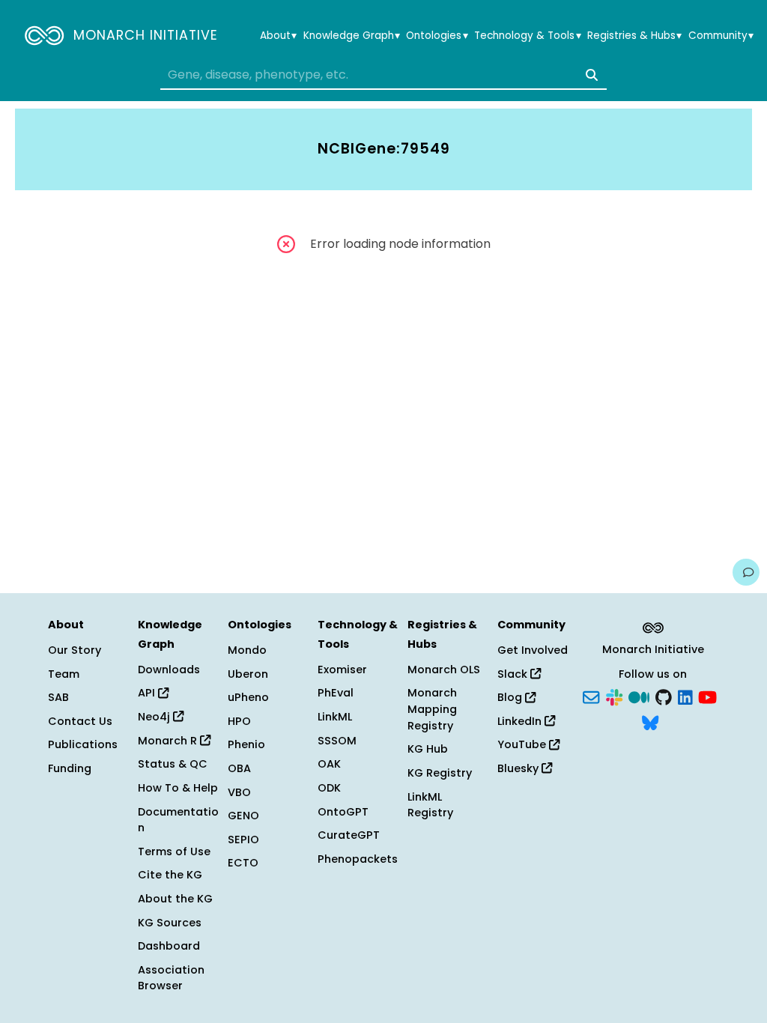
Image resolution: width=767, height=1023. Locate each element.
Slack (513, 674)
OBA (239, 768)
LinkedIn (521, 721)
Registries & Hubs (634, 36)
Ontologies (436, 36)
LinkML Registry (430, 805)
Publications (83, 744)
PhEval (336, 692)
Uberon (248, 674)
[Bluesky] (650, 721)
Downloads (169, 669)
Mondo (247, 650)
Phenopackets (358, 859)
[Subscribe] (591, 696)
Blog (511, 697)
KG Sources (169, 922)
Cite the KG (170, 874)
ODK (329, 787)
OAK (329, 763)
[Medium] (638, 696)
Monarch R (169, 740)
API (148, 692)
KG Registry (439, 772)
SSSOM (337, 740)
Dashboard (169, 945)
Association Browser (171, 978)
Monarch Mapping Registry (432, 708)
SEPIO (243, 839)
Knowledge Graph (351, 36)
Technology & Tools (527, 36)
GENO (243, 815)
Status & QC (172, 763)
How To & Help (178, 787)
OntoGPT (343, 811)
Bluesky (519, 768)
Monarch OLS (443, 669)
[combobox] (383, 75)
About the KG (175, 898)
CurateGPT (349, 835)
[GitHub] (663, 696)
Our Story (74, 650)
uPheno (248, 697)
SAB (58, 697)
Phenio (246, 744)
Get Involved (532, 650)
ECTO (243, 862)
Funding (69, 768)
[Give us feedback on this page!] (746, 572)
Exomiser (342, 669)
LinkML (335, 716)
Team (63, 674)
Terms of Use (174, 851)
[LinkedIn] (685, 696)
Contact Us (80, 721)
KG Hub (427, 748)
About (278, 36)
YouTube (523, 744)
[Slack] (614, 696)
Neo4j (155, 716)
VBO (239, 792)
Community (721, 36)
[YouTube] (707, 696)
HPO (239, 721)
